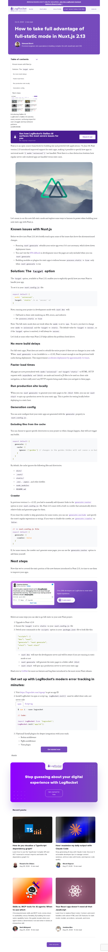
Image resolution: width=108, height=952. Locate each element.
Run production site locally (21, 83)
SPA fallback (35, 253)
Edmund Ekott (27, 43)
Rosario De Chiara (27, 864)
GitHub (25, 671)
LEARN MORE (16, 127)
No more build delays (20, 74)
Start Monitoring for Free (74, 9)
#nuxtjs (14, 755)
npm (19, 704)
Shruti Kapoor (68, 864)
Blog (31, 9)
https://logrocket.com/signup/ (32, 692)
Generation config (18, 88)
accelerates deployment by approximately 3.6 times (68, 358)
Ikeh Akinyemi (25, 927)
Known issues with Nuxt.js (21, 64)
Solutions (57, 9)
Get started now (54, 749)
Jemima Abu (67, 927)
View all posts (54, 944)
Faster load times (18, 78)
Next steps (16, 93)
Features (43, 9)
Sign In (93, 9)
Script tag (29, 703)
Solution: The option (23, 69)
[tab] (19, 704)
